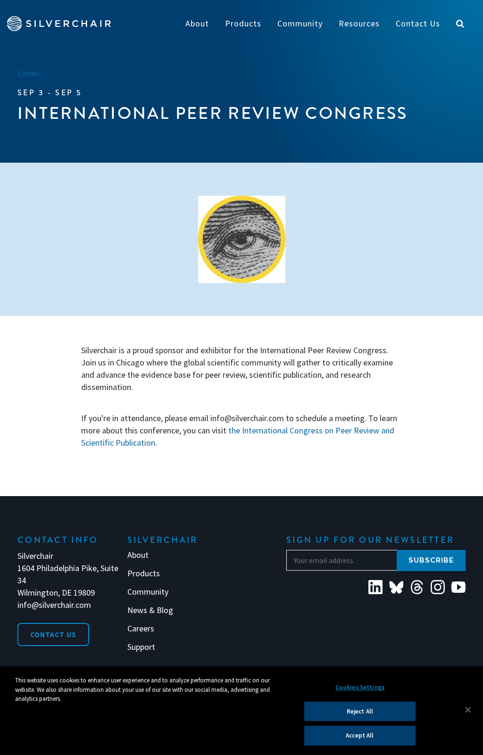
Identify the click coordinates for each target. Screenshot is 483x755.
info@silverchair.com (54, 604)
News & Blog (150, 610)
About (138, 555)
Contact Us (53, 634)
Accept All (360, 735)
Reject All (360, 711)
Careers (140, 628)
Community (147, 592)
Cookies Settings (359, 687)
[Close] (468, 709)
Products (143, 573)
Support (141, 647)
